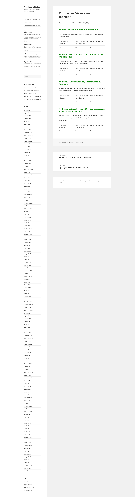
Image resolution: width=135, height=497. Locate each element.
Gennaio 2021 (27, 299)
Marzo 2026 (27, 124)
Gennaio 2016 (27, 468)
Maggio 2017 (27, 423)
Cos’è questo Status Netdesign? (32, 19)
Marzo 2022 (27, 259)
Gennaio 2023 (27, 231)
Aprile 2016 (27, 459)
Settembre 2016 (28, 445)
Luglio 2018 (27, 383)
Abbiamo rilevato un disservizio (32, 90)
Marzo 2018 (27, 395)
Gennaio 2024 (27, 197)
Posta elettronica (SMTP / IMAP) (32, 25)
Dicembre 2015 (28, 471)
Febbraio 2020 (28, 330)
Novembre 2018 (28, 372)
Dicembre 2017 (28, 403)
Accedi (26, 482)
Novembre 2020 (28, 304)
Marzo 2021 (27, 293)
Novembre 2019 (28, 338)
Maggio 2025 (27, 152)
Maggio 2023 (27, 220)
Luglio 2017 (27, 417)
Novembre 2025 (28, 135)
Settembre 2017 (28, 412)
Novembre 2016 (28, 440)
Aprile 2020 (27, 324)
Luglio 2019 (27, 350)
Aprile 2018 (27, 392)
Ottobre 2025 (27, 138)
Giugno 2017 (27, 420)
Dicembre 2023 (28, 200)
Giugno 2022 (27, 251)
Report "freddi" (80, 142)
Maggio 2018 (27, 389)
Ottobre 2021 (27, 273)
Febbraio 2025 (28, 161)
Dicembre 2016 (28, 437)
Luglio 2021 (27, 282)
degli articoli (28, 485)
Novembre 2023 (28, 203)
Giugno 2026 (27, 116)
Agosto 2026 (27, 110)
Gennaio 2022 (27, 265)
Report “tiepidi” (32, 56)
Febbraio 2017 (28, 431)
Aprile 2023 (27, 223)
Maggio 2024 (27, 186)
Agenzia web (77, 181)
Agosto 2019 (27, 347)
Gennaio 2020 (27, 333)
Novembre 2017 (28, 406)
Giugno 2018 (27, 386)
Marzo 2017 (27, 428)
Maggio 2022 (27, 254)
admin (71, 142)
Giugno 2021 (27, 285)
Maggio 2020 (27, 321)
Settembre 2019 (28, 344)
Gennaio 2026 (27, 130)
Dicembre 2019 (28, 335)
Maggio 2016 (27, 457)
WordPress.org (28, 490)
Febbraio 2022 (28, 262)
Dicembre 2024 (28, 166)
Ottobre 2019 (27, 341)
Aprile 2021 (27, 290)
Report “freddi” (32, 47)
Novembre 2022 (28, 237)
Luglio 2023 (27, 214)
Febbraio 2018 (28, 397)
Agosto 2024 (27, 178)
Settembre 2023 (28, 209)
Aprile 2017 (27, 426)
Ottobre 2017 (27, 409)
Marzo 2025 (27, 158)
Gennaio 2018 (27, 400)
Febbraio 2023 (28, 228)
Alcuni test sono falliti (30, 88)
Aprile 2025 (27, 155)
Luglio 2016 (27, 451)
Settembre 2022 (28, 242)
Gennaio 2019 (27, 366)
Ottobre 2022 (27, 240)
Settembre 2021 (28, 276)
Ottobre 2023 (27, 206)
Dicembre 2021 (28, 268)
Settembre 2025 (28, 141)
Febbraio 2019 (28, 364)
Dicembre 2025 (28, 132)
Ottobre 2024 (27, 172)
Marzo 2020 (27, 327)
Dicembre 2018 (28, 369)
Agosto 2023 (27, 211)
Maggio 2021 (27, 288)
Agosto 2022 (27, 245)
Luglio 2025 (27, 147)
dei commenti (29, 487)
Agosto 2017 (27, 414)
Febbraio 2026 (28, 127)
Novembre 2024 (28, 169)
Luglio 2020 (27, 316)
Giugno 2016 (27, 454)
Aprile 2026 (27, 121)
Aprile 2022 (27, 256)
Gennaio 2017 (27, 434)
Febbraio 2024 (28, 194)
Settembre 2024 (28, 175)
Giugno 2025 (27, 149)
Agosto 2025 (27, 144)
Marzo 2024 (27, 192)
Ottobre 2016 (27, 443)
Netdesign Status (32, 7)
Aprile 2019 (27, 358)
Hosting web (27, 22)
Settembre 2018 (28, 378)
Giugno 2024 (27, 183)
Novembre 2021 (28, 271)
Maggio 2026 (27, 118)
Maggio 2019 (27, 355)
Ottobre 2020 (27, 307)
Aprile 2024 (27, 189)
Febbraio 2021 (28, 296)
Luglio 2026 (27, 113)
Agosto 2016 (27, 448)
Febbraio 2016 (28, 465)
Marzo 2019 (27, 361)
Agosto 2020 (27, 313)
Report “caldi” (32, 65)
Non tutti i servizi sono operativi (32, 96)
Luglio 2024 (27, 180)
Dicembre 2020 (28, 302)
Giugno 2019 (27, 352)
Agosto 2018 (27, 381)
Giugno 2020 (27, 319)
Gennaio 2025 (27, 163)
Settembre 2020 (28, 310)
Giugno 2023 (27, 217)
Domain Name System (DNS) (31, 28)
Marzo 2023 (27, 225)
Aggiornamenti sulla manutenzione (32, 36)
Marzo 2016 (27, 462)
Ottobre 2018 (27, 375)
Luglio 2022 (27, 248)
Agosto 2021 (27, 279)
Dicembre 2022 (28, 234)
